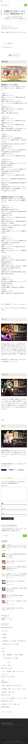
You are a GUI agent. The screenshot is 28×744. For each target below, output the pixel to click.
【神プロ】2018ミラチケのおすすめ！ (16, 561)
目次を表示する (15, 55)
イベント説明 (13, 640)
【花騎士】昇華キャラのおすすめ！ (15, 608)
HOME (8, 17)
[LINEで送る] (21, 470)
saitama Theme (15, 742)
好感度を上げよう (6, 644)
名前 (2, 503)
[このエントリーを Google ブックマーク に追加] (10, 470)
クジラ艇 (16, 654)
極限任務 (21, 654)
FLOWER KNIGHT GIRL (16, 17)
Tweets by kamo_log (6, 712)
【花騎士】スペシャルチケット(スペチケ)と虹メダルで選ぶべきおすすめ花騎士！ (16, 546)
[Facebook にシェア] (12, 470)
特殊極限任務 (9, 654)
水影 (4, 654)
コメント (4, 485)
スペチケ (4, 665)
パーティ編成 (15, 658)
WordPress (9, 742)
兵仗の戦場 (4, 688)
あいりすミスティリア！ (8, 668)
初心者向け (4, 637)
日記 (3, 648)
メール (3, 508)
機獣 (9, 688)
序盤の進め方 (5, 640)
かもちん (11, 26)
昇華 (9, 665)
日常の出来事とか (6, 706)
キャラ (9, 662)
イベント (22, 671)
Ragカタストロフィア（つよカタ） (14, 685)
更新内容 (5, 634)
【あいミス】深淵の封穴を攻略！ (14, 595)
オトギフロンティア (7, 694)
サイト (3, 513)
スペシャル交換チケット (12, 698)
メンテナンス (15, 28)
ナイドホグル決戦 (6, 658)
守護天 (3, 685)
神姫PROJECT (6, 682)
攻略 (3, 651)
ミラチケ (24, 688)
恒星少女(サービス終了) (8, 701)
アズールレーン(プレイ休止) (9, 676)
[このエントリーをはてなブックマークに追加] (9, 470)
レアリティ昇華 (15, 644)
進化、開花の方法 (21, 640)
